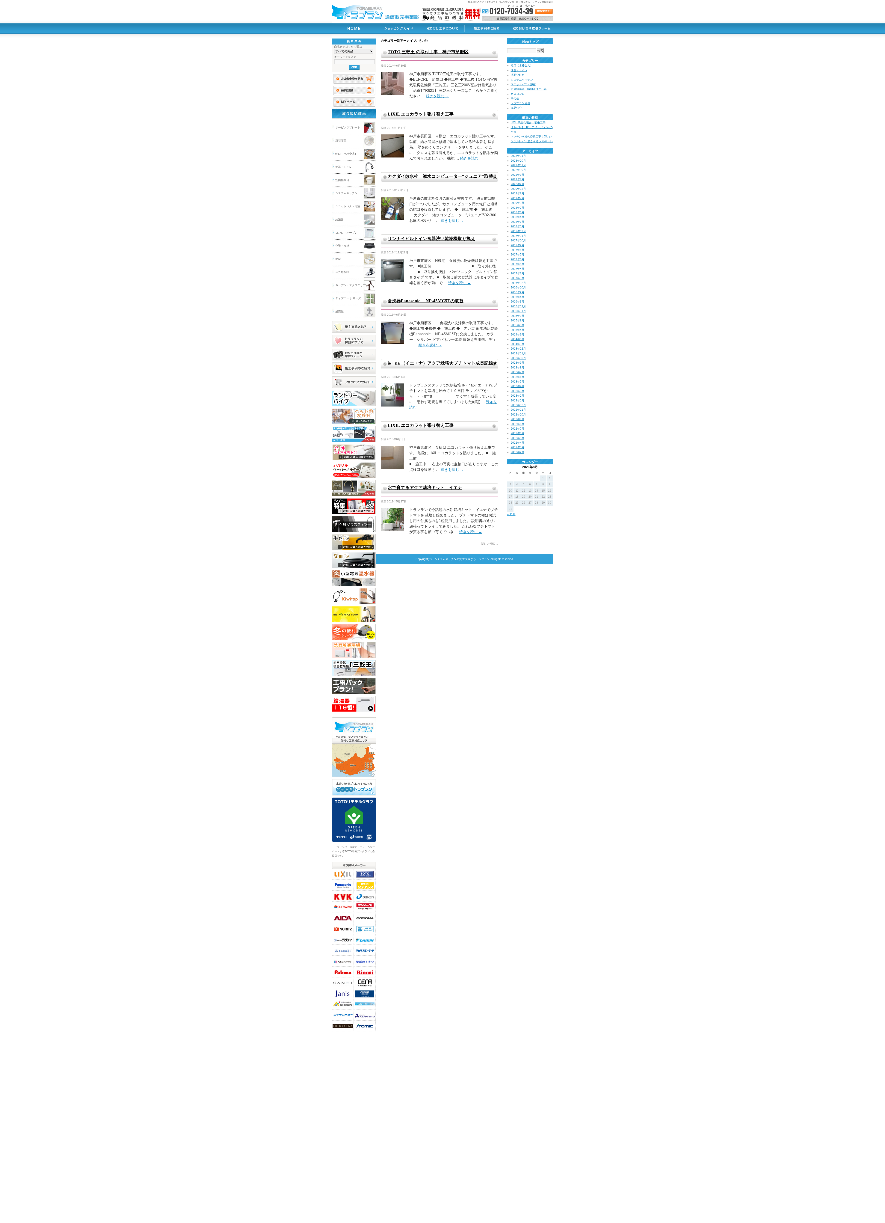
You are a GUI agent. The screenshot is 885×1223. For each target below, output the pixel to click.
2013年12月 (518, 348)
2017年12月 (518, 231)
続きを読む (437, 96)
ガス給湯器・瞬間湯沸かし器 (529, 89)
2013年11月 (518, 353)
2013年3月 (517, 391)
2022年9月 (517, 174)
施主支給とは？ (354, 327)
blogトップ (530, 41)
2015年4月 (517, 330)
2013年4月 (517, 386)
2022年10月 (518, 170)
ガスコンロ (518, 93)
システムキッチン (346, 193)
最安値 (339, 311)
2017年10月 (518, 240)
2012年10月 (518, 414)
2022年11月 (518, 165)
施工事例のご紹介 (354, 368)
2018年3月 (517, 221)
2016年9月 (517, 292)
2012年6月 (517, 433)
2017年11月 (518, 235)
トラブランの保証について (354, 341)
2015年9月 (517, 316)
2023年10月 (518, 160)
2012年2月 (517, 452)
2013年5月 (517, 381)
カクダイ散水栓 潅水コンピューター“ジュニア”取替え (442, 176)
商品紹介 (516, 108)
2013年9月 (517, 362)
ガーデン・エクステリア (350, 285)
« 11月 (511, 514)
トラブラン (354, 28)
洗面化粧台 (342, 180)
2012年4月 (517, 442)
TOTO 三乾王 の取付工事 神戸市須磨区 (428, 51)
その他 (515, 98)
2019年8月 (517, 193)
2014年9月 (517, 334)
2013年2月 (517, 395)
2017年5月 (517, 264)
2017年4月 (517, 268)
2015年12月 (518, 306)
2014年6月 (517, 339)
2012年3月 (517, 447)
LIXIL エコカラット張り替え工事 (421, 114)
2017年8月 (517, 250)
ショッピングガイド (354, 382)
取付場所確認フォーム (354, 355)
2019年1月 (517, 203)
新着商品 (340, 140)
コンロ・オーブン (346, 232)
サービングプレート (347, 127)
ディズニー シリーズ (348, 298)
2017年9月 (517, 245)
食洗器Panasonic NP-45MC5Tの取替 (425, 300)
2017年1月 (517, 278)
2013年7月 (517, 372)
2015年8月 (517, 320)
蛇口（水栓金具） (346, 153)
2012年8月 (517, 424)
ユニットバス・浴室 (347, 206)
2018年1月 (517, 226)
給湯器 (339, 219)
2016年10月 (518, 287)
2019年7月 (517, 198)
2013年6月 (517, 377)
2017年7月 (517, 254)
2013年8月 (517, 367)
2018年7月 (517, 207)
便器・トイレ (343, 167)
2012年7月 (517, 428)
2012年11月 (518, 409)
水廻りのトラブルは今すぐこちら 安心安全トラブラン (354, 787)
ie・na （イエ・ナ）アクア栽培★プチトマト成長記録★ (442, 363)
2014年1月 (517, 344)
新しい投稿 (489, 543)
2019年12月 (518, 188)
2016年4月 (517, 297)
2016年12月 (518, 283)
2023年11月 (518, 155)
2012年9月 (517, 419)
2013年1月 (517, 400)
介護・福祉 (342, 245)
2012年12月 (518, 405)
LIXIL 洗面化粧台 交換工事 (528, 122)
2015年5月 (517, 325)
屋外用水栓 (342, 272)
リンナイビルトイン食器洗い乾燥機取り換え (431, 238)
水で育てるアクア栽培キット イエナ (425, 487)
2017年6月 (517, 259)
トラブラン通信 (520, 103)
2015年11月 (518, 311)
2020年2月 (517, 184)
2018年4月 (517, 217)
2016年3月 (517, 301)
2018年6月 (517, 212)
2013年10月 (518, 358)
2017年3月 (517, 273)
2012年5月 (517, 438)
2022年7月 (517, 179)
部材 (338, 259)
